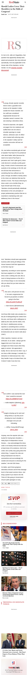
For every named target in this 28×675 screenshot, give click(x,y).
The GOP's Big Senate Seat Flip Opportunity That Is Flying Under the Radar (13, 544)
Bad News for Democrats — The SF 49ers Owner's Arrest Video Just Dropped (12, 569)
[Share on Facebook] (9, 483)
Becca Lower (5, 598)
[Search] (25, 2)
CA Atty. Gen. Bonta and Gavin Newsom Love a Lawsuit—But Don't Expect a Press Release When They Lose (14, 653)
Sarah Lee (4, 14)
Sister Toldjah (6, 547)
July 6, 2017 (14, 308)
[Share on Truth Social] (5, 483)
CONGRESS (4, 489)
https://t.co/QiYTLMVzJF (14, 302)
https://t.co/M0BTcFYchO (14, 399)
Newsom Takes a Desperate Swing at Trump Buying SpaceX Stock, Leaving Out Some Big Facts (13, 594)
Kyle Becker (5, 573)
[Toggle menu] (2, 2)
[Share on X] (2, 483)
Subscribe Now (14, 516)
